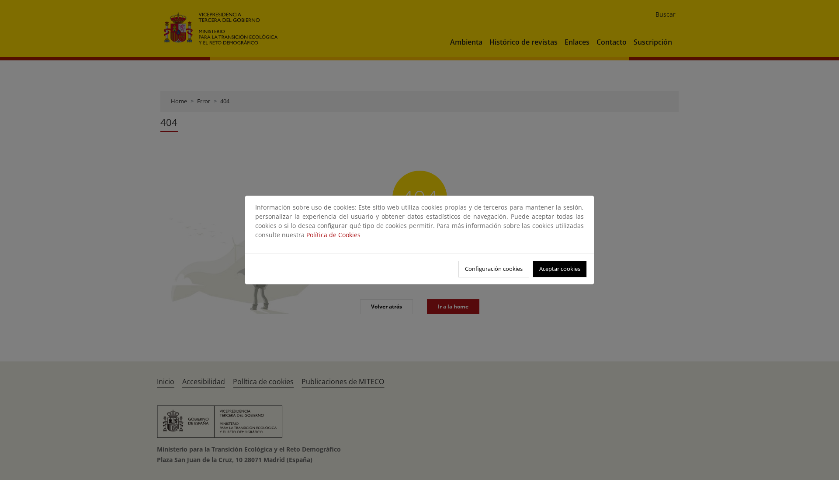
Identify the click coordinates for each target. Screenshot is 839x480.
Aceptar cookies (559, 269)
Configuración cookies (494, 269)
